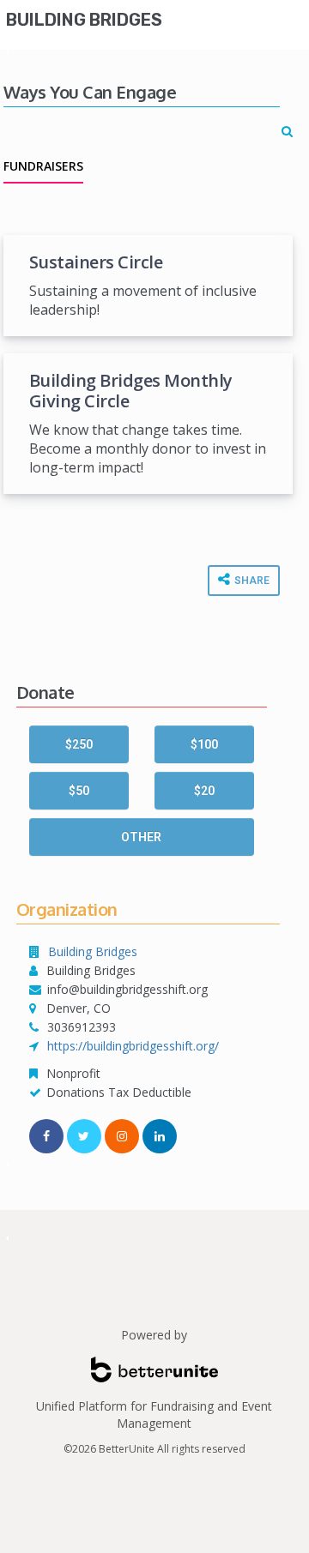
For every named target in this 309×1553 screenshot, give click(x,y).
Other (141, 837)
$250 (79, 744)
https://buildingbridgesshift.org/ (133, 1046)
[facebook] (46, 1136)
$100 (204, 744)
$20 (204, 791)
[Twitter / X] (84, 1136)
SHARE (251, 581)
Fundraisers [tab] (43, 166)
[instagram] (122, 1136)
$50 (79, 791)
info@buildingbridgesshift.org (127, 989)
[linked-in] (159, 1136)
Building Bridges (84, 19)
